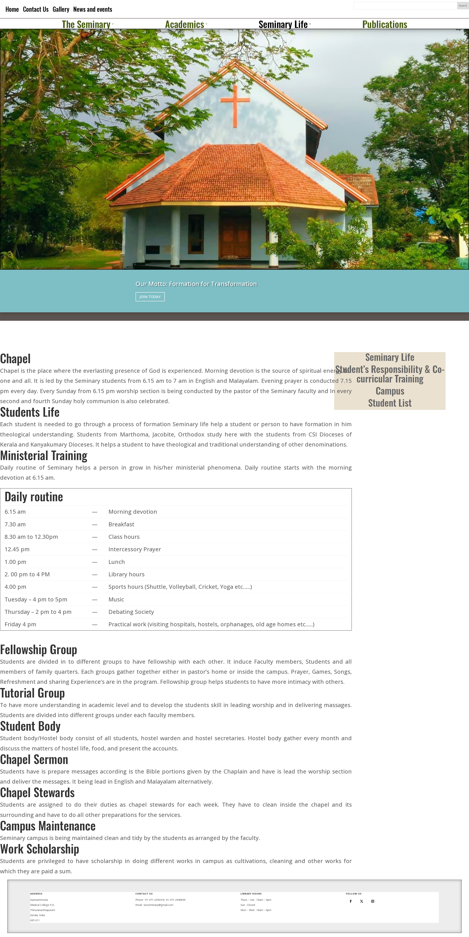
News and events (92, 9)
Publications (384, 25)
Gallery (61, 9)
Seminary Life (283, 25)
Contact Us (36, 9)
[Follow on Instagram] (373, 901)
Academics (184, 25)
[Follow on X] (362, 901)
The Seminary (86, 25)
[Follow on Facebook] (351, 901)
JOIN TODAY (150, 296)
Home (12, 9)
